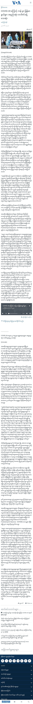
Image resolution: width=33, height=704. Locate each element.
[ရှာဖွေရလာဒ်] (28, 702)
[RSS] (21, 660)
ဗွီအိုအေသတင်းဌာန (9, 308)
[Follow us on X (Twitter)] (6, 660)
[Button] (29, 29)
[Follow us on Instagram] (14, 660)
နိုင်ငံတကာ (4, 7)
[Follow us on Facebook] (2, 660)
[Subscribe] (29, 660)
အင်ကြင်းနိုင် (4, 22)
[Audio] (21, 702)
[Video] (14, 702)
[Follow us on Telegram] (18, 660)
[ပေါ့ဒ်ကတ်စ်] (25, 660)
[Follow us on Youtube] (10, 660)
